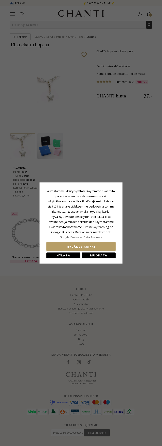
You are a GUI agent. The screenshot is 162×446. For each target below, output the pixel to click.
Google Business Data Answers (81, 237)
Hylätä (63, 255)
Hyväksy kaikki (81, 247)
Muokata (98, 255)
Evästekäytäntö (94, 227)
